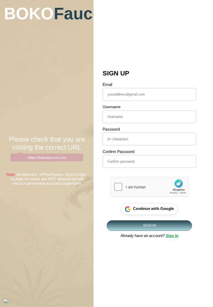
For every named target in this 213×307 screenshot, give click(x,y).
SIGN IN (149, 225)
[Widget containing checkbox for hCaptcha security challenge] (149, 187)
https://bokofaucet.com (47, 157)
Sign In (172, 235)
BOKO (47, 13)
